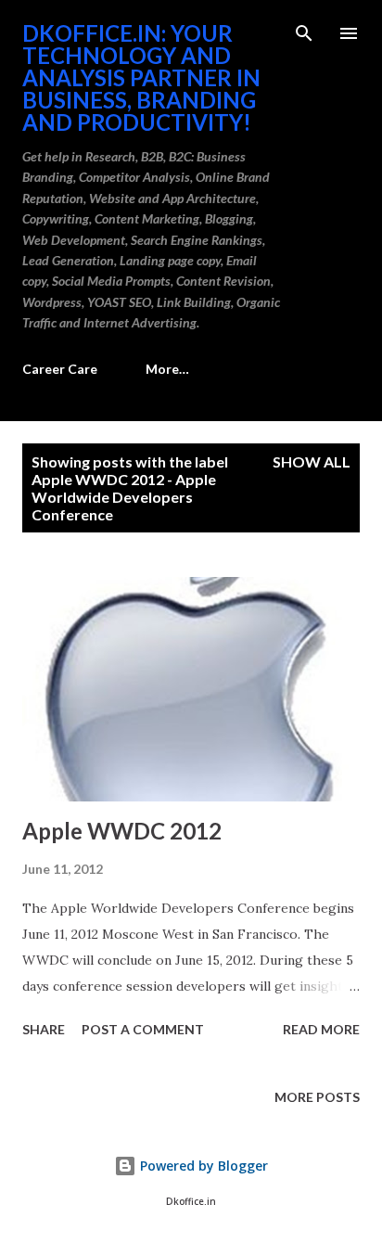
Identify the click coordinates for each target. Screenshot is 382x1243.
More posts (317, 1097)
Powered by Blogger (202, 1165)
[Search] (304, 33)
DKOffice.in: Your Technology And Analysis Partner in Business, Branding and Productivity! (141, 77)
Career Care (59, 369)
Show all (311, 461)
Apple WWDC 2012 (122, 830)
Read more (321, 1029)
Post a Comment (143, 1029)
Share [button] (43, 1029)
